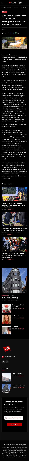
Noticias (4, 11)
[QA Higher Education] (6, 319)
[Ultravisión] (6, 330)
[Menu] (3, 2)
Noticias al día (14, 7)
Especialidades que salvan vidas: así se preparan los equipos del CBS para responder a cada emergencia (14, 230)
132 (13, 356)
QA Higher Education (18, 315)
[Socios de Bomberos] (15, 2)
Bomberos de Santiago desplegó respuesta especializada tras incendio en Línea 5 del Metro (14, 205)
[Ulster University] (6, 377)
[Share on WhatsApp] (16, 33)
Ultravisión (15, 326)
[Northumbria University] (14, 280)
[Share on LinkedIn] (13, 33)
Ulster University (16, 373)
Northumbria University (10, 298)
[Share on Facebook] (11, 33)
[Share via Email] (18, 33)
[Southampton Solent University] (6, 308)
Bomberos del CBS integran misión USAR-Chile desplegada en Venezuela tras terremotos (14, 255)
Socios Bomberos (6, 7)
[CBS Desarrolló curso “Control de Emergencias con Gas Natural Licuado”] (14, 43)
